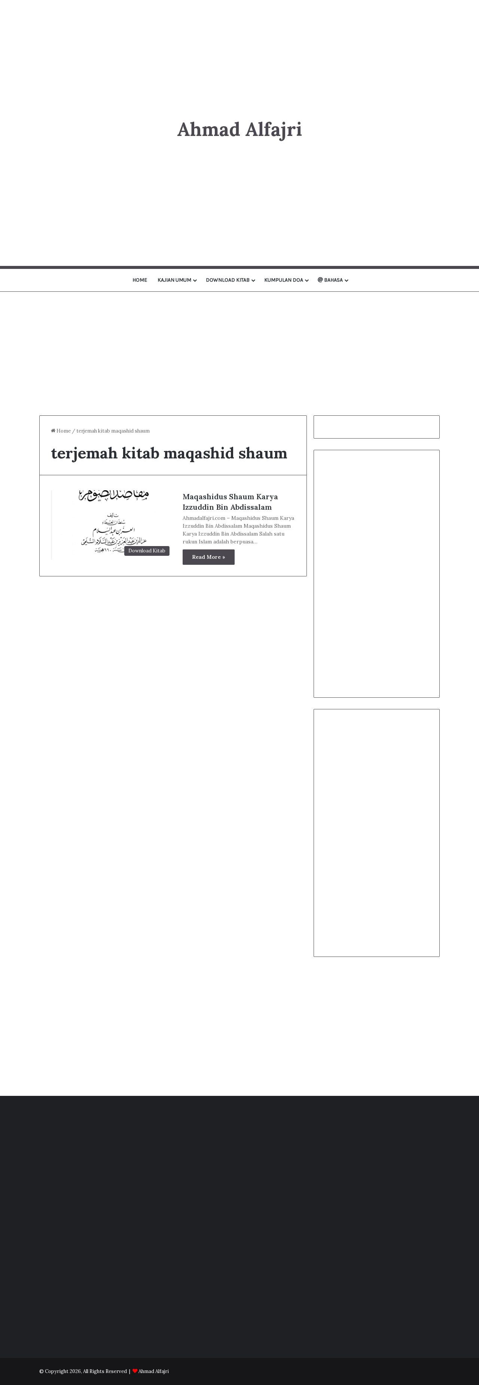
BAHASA (333, 280)
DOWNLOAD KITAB (228, 280)
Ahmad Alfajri (153, 1371)
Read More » (208, 557)
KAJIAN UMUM (174, 280)
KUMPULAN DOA (283, 280)
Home (63, 431)
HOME (139, 280)
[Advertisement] (239, 52)
